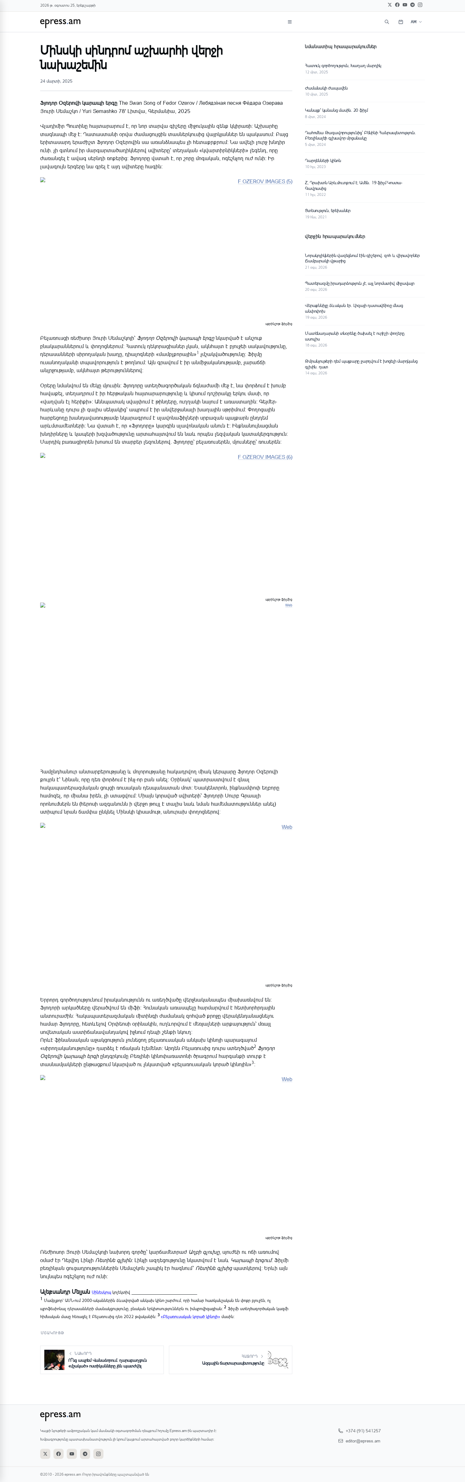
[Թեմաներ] (289, 22)
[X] (390, 5)
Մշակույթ (53, 1332)
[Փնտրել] (387, 22)
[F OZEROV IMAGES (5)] (166, 248)
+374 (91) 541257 (363, 1430)
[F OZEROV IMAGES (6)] (166, 524)
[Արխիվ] (400, 22)
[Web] (166, 681)
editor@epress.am (363, 1440)
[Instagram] (420, 5)
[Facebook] (397, 5)
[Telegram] (412, 5)
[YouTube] (405, 5)
